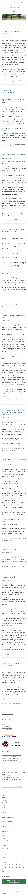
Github (5, 130)
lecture (3, 807)
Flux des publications (6, 726)
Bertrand (4, 775)
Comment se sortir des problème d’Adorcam (11, 755)
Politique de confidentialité (7, 891)
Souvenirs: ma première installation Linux (13, 316)
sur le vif (6, 220)
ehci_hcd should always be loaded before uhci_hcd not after (13, 230)
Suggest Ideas (5, 835)
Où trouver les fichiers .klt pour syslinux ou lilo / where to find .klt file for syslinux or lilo (14, 412)
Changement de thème (9, 549)
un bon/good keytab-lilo (7, 431)
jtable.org (13, 630)
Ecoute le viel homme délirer (14, 3)
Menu (14, 11)
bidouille (17, 80)
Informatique (4, 81)
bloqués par (14, 881)
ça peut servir (22, 80)
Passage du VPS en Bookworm (14, 779)
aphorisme (4, 795)
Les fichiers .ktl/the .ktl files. (11, 440)
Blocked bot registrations (7, 821)
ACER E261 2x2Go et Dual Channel (15, 777)
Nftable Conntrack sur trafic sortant (13, 155)
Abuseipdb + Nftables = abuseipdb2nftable (9, 91)
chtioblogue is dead (8, 577)
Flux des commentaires (7, 728)
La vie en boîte (5, 804)
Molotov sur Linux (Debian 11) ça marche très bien (12, 664)
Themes (3, 838)
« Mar (3, 871)
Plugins (3, 833)
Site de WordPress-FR (6, 729)
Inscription (4, 722)
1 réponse (4, 668)
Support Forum (5, 836)
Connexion (4, 724)
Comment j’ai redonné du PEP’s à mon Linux (12, 32)
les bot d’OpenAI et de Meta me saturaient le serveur (14, 460)
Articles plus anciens (7, 714)
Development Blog (6, 829)
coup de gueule (18, 538)
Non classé (4, 809)
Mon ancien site (5, 848)
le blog (16, 566)
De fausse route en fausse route (15, 775)
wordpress (20, 566)
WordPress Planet (5, 840)
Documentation (5, 831)
